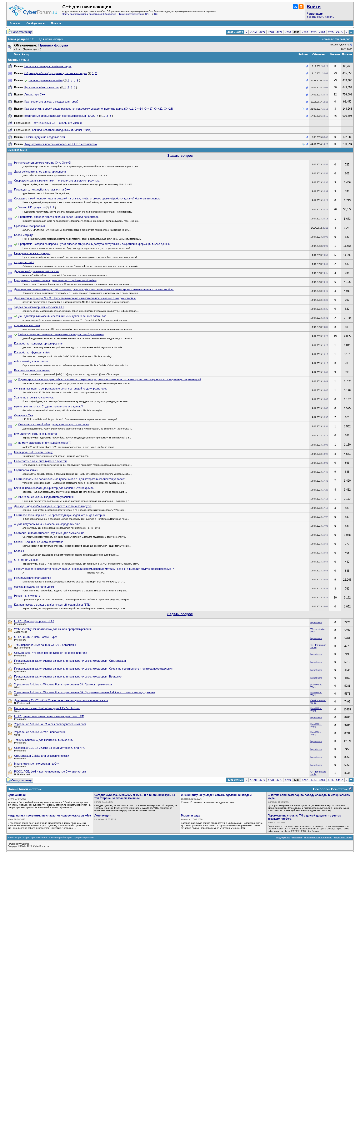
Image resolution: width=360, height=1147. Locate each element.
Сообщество (34, 23)
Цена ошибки (17, 794)
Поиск (55, 23)
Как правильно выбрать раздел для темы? (51, 101)
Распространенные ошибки (45, 80)
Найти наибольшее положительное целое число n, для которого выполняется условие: (69, 479)
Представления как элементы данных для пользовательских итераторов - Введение (67, 676)
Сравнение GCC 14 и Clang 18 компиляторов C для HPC (49, 747)
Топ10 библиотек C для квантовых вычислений (43, 739)
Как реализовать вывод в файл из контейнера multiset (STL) (52, 604)
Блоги (13, 23)
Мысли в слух (190, 815)
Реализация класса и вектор (32, 370)
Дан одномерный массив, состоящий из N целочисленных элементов (62, 316)
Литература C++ (34, 94)
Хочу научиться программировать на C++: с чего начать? (60, 144)
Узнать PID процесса (31, 207)
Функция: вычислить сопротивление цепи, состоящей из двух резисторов (60, 388)
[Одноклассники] (301, 6)
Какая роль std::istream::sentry (33, 452)
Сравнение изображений (29, 226)
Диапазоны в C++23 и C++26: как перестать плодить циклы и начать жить (61, 700)
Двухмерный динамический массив (36, 271)
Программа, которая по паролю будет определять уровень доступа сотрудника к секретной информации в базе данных (94, 243)
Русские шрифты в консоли (41, 87)
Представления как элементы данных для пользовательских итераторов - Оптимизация (70, 660)
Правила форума (53, 45)
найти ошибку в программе (31, 361)
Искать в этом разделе (336, 39)
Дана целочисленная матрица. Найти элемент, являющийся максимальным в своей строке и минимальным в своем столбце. (94, 289)
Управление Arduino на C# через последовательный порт (50, 724)
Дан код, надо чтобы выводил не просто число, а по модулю (52, 506)
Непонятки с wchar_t (27, 595)
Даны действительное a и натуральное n (40, 171)
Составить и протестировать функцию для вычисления (49, 533)
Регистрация (315, 13)
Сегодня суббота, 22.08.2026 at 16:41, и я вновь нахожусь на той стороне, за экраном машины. (134, 796)
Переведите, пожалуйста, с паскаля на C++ (42, 189)
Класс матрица (23, 235)
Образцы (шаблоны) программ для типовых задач (55, 73)
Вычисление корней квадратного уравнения (46, 496)
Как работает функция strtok (32, 352)
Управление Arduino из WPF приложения (39, 732)
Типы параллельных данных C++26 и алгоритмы (45, 644)
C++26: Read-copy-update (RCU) (34, 621)
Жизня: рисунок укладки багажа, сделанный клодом (216, 794)
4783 (313, 32)
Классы (19, 550)
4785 (331, 32)
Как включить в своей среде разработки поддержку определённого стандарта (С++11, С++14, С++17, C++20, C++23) (98, 108)
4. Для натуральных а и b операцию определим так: (47, 524)
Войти (314, 6)
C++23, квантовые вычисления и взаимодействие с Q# (49, 716)
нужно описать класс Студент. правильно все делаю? (48, 406)
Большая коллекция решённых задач (47, 66)
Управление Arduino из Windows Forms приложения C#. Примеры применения (63, 684)
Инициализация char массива (32, 577)
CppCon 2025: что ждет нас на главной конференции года (50, 652)
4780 (288, 32)
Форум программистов (131, 14)
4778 (271, 32)
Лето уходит (102, 815)
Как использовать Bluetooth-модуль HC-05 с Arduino (47, 708)
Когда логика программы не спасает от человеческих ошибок (49, 815)
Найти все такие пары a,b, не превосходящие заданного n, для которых (59, 515)
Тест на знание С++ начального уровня (57, 122)
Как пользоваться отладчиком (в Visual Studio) (61, 129)
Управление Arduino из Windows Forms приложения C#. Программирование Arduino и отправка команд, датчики (84, 692)
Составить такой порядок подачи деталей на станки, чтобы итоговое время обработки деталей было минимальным (87, 198)
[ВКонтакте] (295, 6)
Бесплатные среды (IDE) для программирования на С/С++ (61, 115)
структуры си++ (24, 262)
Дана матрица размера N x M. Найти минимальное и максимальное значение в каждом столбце (75, 298)
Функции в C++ (23, 415)
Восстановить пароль (320, 16)
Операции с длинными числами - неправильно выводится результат (57, 180)
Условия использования (318, 837)
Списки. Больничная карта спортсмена (38, 541)
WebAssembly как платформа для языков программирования (52, 629)
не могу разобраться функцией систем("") (44, 442)
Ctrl (253, 32)
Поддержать (283, 837)
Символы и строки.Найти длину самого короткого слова (53, 424)
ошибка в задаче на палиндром (34, 586)
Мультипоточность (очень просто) (35, 433)
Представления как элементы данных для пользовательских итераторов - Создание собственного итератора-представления (93, 668)
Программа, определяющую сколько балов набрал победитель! (58, 216)
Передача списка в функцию (32, 253)
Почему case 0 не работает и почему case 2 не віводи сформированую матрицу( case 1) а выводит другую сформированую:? (94, 568)
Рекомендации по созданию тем (44, 137)
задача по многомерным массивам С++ (39, 307)
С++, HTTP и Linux (26, 559)
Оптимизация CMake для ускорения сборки (41, 755)
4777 (262, 32)
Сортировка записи (26, 470)
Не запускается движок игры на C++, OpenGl (42, 162)
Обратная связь (343, 837)
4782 (305, 32)
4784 (322, 32)
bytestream (316, 622)
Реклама (297, 837)
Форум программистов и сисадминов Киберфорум (89, 14)
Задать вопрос (180, 156)
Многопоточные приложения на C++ (37, 763)
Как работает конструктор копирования (38, 343)
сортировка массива (27, 325)
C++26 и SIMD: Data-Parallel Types (36, 637)
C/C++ (148, 14)
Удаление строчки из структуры (34, 397)
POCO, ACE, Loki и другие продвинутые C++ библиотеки (50, 771)
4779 (279, 32)
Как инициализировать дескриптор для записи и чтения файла (54, 488)
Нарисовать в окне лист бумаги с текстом (40, 461)
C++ (156, 14)
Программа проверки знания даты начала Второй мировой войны (55, 280)
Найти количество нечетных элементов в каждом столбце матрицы (61, 334)
